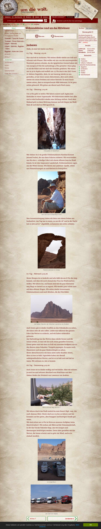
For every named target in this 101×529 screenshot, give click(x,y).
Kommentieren (59, 36)
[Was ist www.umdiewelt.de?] (76, 15)
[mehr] (85, 42)
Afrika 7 (7, 57)
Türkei (7, 68)
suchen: (14, 21)
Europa (28, 17)
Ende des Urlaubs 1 (11, 73)
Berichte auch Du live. (69, 21)
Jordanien (28, 24)
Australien (18, 17)
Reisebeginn (9, 30)
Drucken (41, 36)
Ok (91, 525)
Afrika (45, 17)
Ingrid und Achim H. (33, 30)
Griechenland (9, 71)
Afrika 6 (7, 54)
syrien (7, 65)
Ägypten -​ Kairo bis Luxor (14, 51)
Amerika (7, 17)
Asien (37, 17)
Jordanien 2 (9, 62)
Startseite (14, 24)
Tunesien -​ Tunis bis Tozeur (14, 38)
